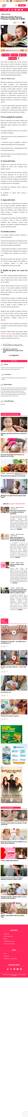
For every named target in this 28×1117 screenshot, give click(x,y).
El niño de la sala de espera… (10, 716)
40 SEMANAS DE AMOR (9, 941)
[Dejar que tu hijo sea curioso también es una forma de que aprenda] (5, 537)
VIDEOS (5, 938)
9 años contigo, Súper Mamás (9, 860)
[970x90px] (14, 51)
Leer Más (19, 529)
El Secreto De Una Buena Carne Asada (13, 476)
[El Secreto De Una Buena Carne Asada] (14, 466)
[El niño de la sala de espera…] (14, 706)
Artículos (3, 473)
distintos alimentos (6, 334)
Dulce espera (4, 431)
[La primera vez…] (14, 683)
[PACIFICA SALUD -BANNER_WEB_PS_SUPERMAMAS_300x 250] (14, 765)
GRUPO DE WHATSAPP (9, 943)
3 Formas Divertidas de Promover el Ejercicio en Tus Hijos (12, 455)
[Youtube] (18, 9)
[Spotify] (22, 9)
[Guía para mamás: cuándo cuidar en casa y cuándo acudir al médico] (14, 889)
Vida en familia (4, 452)
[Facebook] (15, 9)
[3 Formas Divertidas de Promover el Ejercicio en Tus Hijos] (14, 445)
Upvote (2, 646)
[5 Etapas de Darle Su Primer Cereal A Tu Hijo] (14, 424)
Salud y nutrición (10, 473)
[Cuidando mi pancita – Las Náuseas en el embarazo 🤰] (14, 632)
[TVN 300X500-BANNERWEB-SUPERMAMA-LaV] (11, 802)
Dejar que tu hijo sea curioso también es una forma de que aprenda (17, 539)
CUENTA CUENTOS (8, 936)
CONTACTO (6, 956)
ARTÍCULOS (6, 934)
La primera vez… (6, 692)
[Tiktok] (9, 9)
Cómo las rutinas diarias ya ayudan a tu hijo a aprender (18, 512)
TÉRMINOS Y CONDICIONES (10, 958)
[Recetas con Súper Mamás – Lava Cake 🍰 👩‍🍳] (14, 657)
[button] (16, 5)
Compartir (2, 27)
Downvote (4, 646)
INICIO (5, 953)
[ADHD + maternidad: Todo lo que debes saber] (14, 908)
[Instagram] (12, 9)
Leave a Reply (14, 361)
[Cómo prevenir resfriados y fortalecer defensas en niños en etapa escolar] (5, 590)
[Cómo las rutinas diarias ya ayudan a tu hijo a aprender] (5, 510)
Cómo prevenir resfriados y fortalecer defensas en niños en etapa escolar (18, 591)
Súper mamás (14, 508)
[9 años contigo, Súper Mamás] (5, 565)
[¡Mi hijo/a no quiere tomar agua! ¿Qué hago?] (14, 486)
